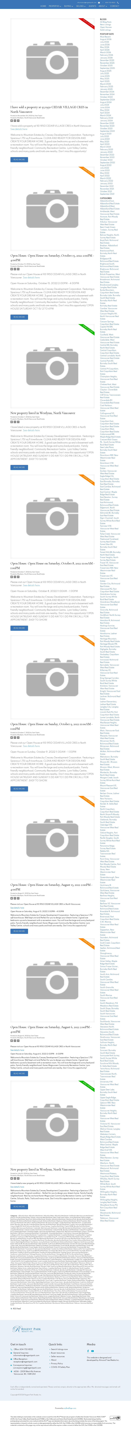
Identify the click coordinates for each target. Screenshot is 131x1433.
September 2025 (107, 68)
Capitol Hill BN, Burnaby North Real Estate (77, 1226)
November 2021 (107, 189)
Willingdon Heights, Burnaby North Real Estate (65, 1301)
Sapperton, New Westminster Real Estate (107, 932)
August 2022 (105, 165)
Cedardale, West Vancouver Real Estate (45, 1228)
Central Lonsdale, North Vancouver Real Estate (38, 1229)
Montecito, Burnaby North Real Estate (29, 1266)
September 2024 (107, 100)
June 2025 (105, 76)
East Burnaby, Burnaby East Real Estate (57, 1240)
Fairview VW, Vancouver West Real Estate (82, 1243)
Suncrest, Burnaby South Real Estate (65, 1289)
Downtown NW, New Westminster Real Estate (40, 1238)
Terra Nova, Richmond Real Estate (65, 1291)
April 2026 (105, 50)
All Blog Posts (105, 22)
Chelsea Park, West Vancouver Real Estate (68, 1231)
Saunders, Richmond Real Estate (35, 1280)
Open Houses (106, 27)
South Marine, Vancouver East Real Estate (109, 998)
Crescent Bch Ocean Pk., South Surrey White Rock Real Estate (62, 1236)
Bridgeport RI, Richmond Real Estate (21, 1221)
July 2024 (104, 105)
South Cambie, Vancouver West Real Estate (31, 1284)
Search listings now (59, 1349)
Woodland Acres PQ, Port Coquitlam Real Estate (37, 1303)
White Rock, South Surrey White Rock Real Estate (36, 1301)
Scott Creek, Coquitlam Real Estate (56, 1280)
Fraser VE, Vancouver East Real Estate (65, 1247)
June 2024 (105, 108)
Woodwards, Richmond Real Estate (63, 1303)
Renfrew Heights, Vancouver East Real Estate (41, 1277)
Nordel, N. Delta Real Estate (70, 1268)
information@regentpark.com (86, 2)
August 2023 (105, 134)
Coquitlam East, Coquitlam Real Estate (48, 1235)
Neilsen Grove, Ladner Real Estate (28, 1268)
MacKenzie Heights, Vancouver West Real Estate (80, 1261)
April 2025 (105, 81)
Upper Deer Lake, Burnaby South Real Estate (65, 1292)
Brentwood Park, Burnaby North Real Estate (80, 1219)
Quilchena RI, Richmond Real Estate (71, 1275)
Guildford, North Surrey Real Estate (28, 1252)
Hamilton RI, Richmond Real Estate (50, 1252)
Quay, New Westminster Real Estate (21, 1275)
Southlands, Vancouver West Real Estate (22, 1287)
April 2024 (105, 113)
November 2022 (107, 157)
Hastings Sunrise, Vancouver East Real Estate (74, 1252)
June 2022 (105, 170)
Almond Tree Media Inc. (109, 1360)
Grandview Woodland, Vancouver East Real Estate (64, 1250)
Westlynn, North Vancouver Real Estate (31, 118)
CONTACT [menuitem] (114, 6)
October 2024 (106, 97)
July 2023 (104, 136)
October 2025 (106, 66)
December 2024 (107, 92)
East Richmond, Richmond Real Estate (62, 1242)
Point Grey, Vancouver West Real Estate (52, 1273)
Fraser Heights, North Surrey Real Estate (41, 1247)
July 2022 (104, 168)
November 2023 (107, 126)
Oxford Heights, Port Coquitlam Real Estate (34, 1271)
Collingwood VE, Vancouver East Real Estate (23, 1235)
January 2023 (106, 152)
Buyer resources (58, 1353)
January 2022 (106, 184)
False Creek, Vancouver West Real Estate (23, 1245)
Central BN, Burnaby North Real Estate (69, 1228)
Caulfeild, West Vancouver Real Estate (21, 1228)
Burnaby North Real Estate (48, 1224)
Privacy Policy (57, 1364)
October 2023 (106, 129)
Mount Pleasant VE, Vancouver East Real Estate (109, 788)
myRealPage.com (70, 1408)
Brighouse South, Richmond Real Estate (44, 1221)
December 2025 (107, 60)
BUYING (67, 6)
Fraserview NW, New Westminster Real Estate (109, 570)
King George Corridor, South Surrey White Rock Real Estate (52, 1257)
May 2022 (104, 173)
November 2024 (107, 94)
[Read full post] (52, 61)
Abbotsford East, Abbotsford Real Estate (30, 1215)
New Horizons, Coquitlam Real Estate (50, 1268)
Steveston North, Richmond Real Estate (46, 1287)
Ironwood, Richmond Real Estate (57, 1256)
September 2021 (107, 194)
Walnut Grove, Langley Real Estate (49, 1296)
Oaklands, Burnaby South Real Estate (64, 1270)
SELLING (80, 6)
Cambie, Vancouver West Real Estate (81, 1224)
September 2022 (107, 163)
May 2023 (104, 142)
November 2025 (107, 63)
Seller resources (58, 1357)
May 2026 (104, 47)
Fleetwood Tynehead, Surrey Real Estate (48, 1245)
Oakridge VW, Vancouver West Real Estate (109, 827)
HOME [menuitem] (43, 6)
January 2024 (106, 121)
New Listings (105, 25)
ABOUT (102, 6)
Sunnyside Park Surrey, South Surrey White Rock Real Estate (110, 1058)
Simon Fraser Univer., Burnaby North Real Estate (65, 1282)
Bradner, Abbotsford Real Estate (56, 1219)
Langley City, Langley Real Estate (84, 1259)
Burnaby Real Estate (63, 1224)
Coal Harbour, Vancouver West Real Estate (76, 1233)
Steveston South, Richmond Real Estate (70, 1287)
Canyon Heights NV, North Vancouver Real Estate (25, 1226)
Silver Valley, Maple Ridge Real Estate (39, 1282)
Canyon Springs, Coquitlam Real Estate (52, 1226)
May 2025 (104, 79)
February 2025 (106, 87)
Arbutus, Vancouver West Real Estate (42, 1217)
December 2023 (107, 123)
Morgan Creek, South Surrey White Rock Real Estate (56, 1266)
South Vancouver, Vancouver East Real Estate (79, 1285)
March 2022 (105, 178)
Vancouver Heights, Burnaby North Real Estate (64, 1294)
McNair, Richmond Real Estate (27, 1264)
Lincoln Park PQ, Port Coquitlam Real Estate (24, 1261)
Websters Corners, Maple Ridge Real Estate (73, 1296)
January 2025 (106, 89)
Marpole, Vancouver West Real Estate (43, 1263)
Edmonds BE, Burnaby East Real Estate (26, 1243)
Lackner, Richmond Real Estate (41, 1259)
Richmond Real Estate (85, 1277)
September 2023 (107, 131)
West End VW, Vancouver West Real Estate (65, 1298)
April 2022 (105, 176)
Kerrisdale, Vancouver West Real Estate (80, 1256)
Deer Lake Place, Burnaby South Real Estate (108, 450)
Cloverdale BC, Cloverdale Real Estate (51, 1233)
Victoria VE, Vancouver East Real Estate (26, 1296)
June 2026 (105, 45)
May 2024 (104, 110)
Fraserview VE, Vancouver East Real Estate (38, 1249)
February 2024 (106, 118)
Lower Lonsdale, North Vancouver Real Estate (51, 1261)
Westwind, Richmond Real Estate (48, 1299)
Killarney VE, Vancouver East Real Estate (22, 1257)
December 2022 (107, 155)
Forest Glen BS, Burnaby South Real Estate (73, 1245)
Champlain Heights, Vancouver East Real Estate (41, 1231)
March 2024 (105, 115)
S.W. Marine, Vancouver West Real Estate (68, 1278)
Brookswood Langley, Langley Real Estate (58, 1222)
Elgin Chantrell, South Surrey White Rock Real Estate (54, 1243)
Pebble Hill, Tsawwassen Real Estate (28, 1273)
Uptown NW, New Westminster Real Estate (37, 1294)
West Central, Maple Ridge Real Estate (40, 1298)
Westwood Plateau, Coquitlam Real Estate (71, 1299)
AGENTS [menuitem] (92, 6)
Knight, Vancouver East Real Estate (20, 1259)
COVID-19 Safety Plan (60, 1367)
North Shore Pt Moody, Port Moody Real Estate (39, 1270)
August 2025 (105, 71)
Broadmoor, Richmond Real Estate (35, 1222)
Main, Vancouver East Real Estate (21, 1263)
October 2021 (106, 191)
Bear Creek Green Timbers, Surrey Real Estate (67, 1217)
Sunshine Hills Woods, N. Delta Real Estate (41, 1291)
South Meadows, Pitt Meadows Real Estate (28, 1285)
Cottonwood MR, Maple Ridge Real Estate (30, 1236)
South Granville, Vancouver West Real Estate (57, 1284)
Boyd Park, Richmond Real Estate (36, 1219)
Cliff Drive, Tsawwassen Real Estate (28, 1233)
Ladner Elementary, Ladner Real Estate (62, 1259)
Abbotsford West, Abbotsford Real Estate (56, 1215)
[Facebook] (89, 1352)
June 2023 (105, 139)
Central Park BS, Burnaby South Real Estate (66, 1229)
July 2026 (104, 42)
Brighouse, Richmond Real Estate (66, 1221)
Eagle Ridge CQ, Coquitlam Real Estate (33, 1240)
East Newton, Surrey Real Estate (40, 1242)
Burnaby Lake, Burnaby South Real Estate (27, 1224)
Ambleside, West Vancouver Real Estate (81, 1215)
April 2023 (105, 144)
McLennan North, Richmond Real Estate (66, 1263)
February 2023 (106, 149)
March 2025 (105, 84)
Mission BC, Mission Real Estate (69, 1264)
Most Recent (105, 37)
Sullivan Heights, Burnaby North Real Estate (40, 1289)
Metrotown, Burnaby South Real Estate (48, 1264)
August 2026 (105, 39)
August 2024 (105, 102)
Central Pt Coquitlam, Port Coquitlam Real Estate (109, 371)
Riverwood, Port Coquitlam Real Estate (43, 1278)
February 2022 (106, 181)
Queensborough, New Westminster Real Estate (46, 1275)
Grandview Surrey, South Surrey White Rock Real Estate (31, 1250)
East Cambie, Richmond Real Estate (80, 1240)
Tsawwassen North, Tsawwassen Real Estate (108, 1076)
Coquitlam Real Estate (68, 1235)
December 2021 (107, 186)
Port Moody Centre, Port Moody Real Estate (77, 1273)
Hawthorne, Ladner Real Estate (19, 1254)
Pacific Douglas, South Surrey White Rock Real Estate (63, 1271)
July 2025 (104, 73)
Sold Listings (105, 30)
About (53, 1360)
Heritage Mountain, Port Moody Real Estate (43, 1254)
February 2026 (106, 55)
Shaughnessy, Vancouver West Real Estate (109, 956)
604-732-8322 (110, 2)
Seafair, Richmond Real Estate (76, 1280)
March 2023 (105, 147)
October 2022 (106, 160)
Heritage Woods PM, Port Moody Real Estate (70, 1254)
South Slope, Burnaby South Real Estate (53, 1285)
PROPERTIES (54, 6)
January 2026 (106, 58)
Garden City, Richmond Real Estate (61, 1249)
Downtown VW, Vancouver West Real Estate (68, 1238)
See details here (18, 129)
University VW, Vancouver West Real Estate (38, 1292)
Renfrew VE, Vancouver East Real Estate (66, 1277)
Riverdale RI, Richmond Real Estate (20, 1278)
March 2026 (105, 52)
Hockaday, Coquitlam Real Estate (37, 1256)
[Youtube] (93, 1352)
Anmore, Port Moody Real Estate (20, 1217)
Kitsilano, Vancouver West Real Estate (82, 1257)
